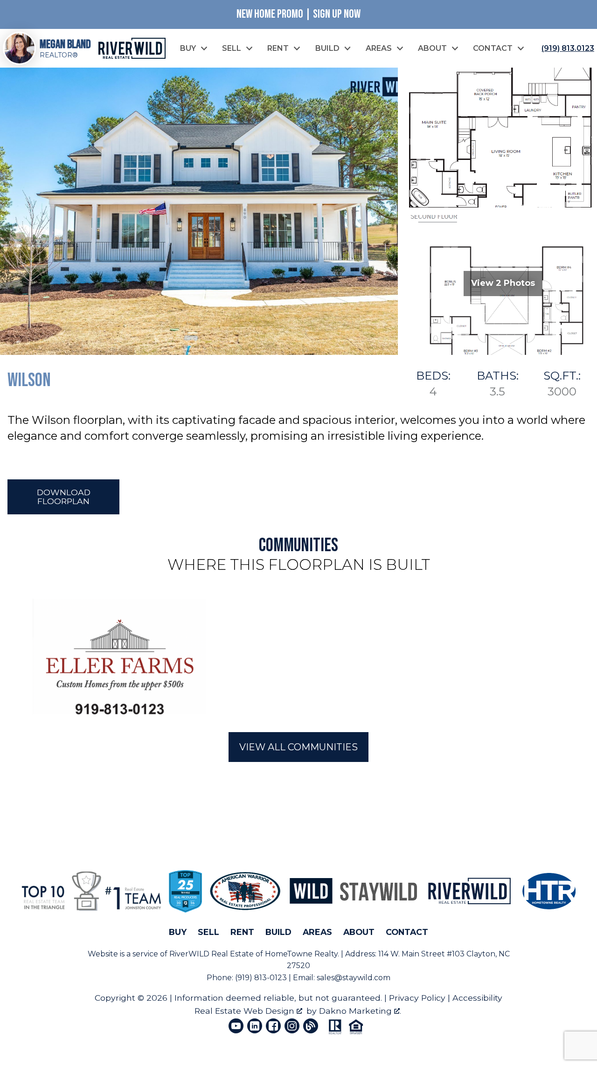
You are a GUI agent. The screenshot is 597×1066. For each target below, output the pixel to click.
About (359, 932)
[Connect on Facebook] (273, 1026)
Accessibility (477, 998)
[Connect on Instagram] (292, 1026)
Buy (178, 932)
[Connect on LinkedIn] (254, 1026)
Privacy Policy (417, 998)
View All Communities (298, 747)
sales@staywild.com (353, 977)
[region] (298, 656)
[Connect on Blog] (310, 1026)
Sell (208, 932)
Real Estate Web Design (245, 1011)
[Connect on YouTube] (236, 1026)
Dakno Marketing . (360, 1011)
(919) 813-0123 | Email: (276, 977)
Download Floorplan (63, 496)
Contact (407, 932)
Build (278, 932)
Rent (242, 932)
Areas (317, 932)
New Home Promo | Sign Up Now (298, 14)
